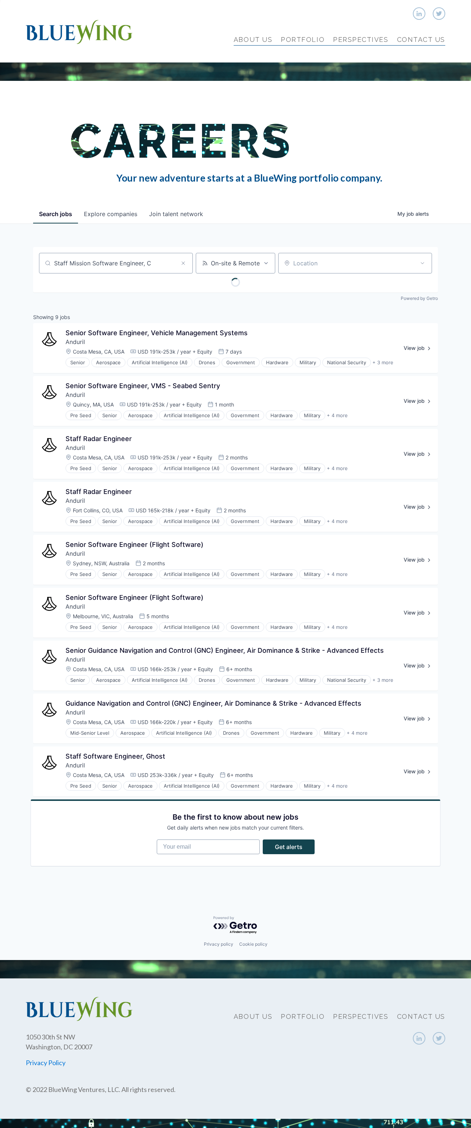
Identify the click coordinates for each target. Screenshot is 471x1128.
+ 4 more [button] (337, 415)
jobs (55, 214)
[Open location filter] (422, 263)
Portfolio (303, 39)
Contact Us (421, 39)
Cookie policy (253, 944)
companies (110, 214)
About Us (253, 39)
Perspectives (360, 39)
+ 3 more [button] (382, 362)
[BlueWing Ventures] (79, 31)
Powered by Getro (419, 298)
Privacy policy (218, 944)
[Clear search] (183, 263)
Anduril (75, 341)
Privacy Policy (45, 1063)
